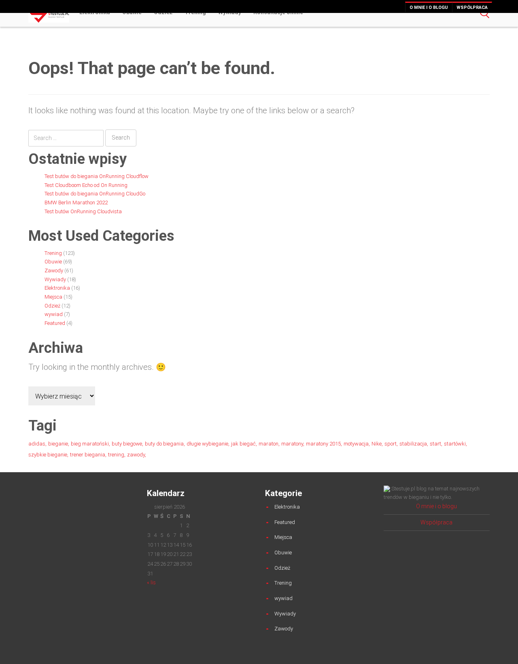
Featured (55, 323)
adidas (36, 444)
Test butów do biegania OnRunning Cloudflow (97, 176)
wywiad (54, 314)
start (435, 444)
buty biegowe (127, 444)
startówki (455, 444)
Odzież (52, 306)
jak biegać (243, 444)
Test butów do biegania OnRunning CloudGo (95, 194)
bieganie (58, 444)
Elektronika (57, 288)
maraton (268, 444)
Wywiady (55, 279)
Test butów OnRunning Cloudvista (83, 211)
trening (116, 455)
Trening (53, 253)
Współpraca (472, 7)
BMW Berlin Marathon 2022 (76, 202)
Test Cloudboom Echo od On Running (86, 185)
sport (390, 444)
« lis (151, 582)
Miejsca (53, 297)
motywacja (356, 444)
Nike (377, 444)
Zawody (54, 270)
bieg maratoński (90, 444)
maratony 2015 (323, 444)
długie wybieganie (207, 444)
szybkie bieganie (47, 455)
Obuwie (53, 262)
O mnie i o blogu (429, 7)
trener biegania (87, 455)
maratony (292, 444)
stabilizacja (413, 444)
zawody (136, 455)
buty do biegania (164, 444)
